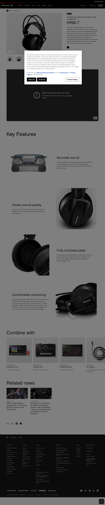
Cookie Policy (63, 72)
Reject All (31, 79)
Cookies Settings (72, 79)
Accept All (42, 79)
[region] (53, 67)
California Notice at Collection (45, 72)
